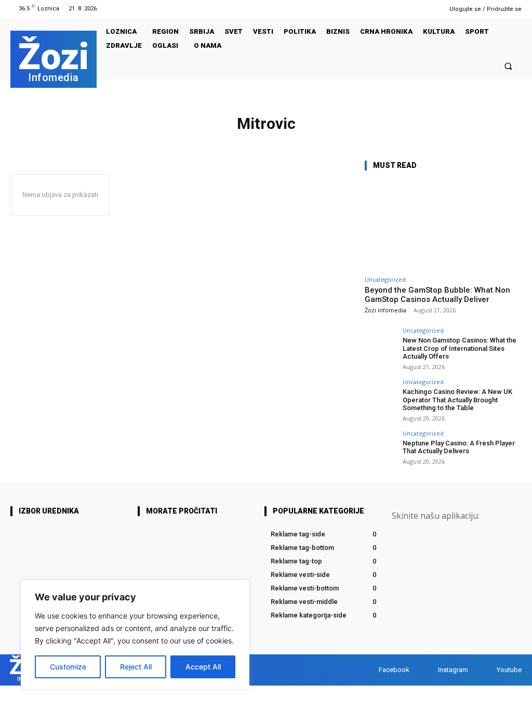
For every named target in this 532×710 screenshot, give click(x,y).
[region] (135, 634)
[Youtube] (428, 8)
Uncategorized (385, 279)
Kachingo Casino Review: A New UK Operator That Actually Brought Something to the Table (457, 400)
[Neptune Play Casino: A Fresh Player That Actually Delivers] (380, 446)
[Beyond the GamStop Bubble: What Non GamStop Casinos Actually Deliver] (443, 225)
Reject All (136, 666)
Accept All (203, 666)
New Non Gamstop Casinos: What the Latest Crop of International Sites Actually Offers (459, 348)
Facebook (394, 670)
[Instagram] (415, 8)
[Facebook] (401, 8)
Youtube (509, 670)
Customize (68, 666)
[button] (508, 65)
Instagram (453, 670)
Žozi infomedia (385, 310)
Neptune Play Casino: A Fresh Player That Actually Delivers (459, 447)
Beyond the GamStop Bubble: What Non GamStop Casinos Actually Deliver (437, 294)
